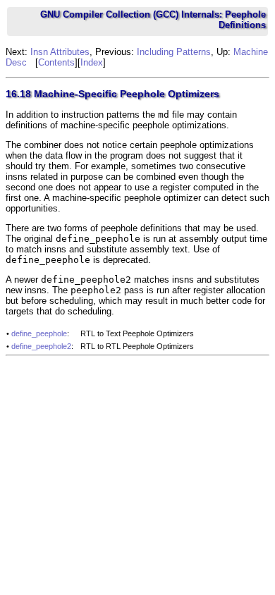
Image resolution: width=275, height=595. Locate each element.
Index (91, 62)
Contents (56, 62)
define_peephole (39, 333)
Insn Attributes (60, 52)
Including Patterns (174, 52)
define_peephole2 (41, 346)
